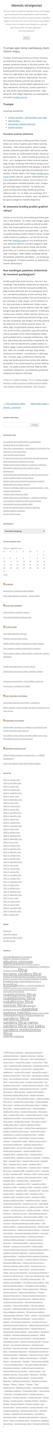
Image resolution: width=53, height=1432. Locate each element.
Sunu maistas (44, 1391)
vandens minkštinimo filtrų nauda (15, 1131)
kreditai (38, 380)
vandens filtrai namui (20, 1022)
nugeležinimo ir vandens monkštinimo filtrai (19, 1134)
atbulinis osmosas (18, 961)
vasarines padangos (13, 1036)
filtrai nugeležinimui (37, 1059)
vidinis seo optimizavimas (34, 1276)
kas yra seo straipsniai (18, 1272)
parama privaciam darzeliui (20, 1338)
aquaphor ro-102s (10, 1187)
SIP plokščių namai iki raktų (30, 1279)
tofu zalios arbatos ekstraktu (35, 1364)
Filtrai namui (11, 627)
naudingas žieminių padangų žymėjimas (33, 1256)
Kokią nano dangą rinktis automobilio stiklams (22, 763)
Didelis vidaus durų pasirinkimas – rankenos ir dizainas (25, 497)
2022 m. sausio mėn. (11, 872)
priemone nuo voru (30, 1203)
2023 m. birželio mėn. (11, 845)
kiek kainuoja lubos (10, 1355)
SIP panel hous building (35, 1312)
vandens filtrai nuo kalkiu (24, 1025)
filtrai (22, 970)
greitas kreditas (11, 976)
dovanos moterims (40, 966)
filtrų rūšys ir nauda (12, 1069)
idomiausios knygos (37, 978)
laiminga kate (16, 1361)
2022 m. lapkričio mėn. (12, 852)
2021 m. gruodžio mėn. (12, 875)
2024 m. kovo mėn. (10, 842)
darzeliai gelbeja (39, 1338)
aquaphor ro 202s (23, 1197)
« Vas (5, 574)
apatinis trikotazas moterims (16, 958)
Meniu (26, 38)
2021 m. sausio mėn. (11, 904)
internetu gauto (19, 240)
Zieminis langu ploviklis (40, 1361)
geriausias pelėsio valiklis (33, 1217)
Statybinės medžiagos (13, 1391)
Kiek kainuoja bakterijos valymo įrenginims (29, 1309)
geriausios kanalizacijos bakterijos (25, 1335)
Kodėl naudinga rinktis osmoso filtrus (18, 478)
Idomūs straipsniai (26, 5)
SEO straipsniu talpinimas (16, 696)
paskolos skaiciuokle (23, 386)
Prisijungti (7, 931)
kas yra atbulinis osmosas (19, 1079)
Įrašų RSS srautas (10, 934)
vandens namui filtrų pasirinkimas (27, 1105)
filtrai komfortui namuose (29, 1088)
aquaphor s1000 (30, 1174)
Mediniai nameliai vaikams (19, 1378)
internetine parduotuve (33, 1052)
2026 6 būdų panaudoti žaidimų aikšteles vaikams (23, 671)
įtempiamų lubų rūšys (41, 1424)
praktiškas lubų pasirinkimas (22, 1414)
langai (6, 987)
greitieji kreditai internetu (15, 979)
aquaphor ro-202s (39, 1184)
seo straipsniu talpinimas (12, 1144)
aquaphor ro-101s (33, 1171)
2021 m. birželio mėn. (11, 888)
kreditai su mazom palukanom (31, 985)
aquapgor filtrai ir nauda (18, 1164)
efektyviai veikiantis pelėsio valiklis (16, 1266)
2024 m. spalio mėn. (11, 819)
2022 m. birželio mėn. (11, 858)
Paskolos (23, 380)
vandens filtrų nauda (22, 1072)
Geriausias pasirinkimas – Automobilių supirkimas (23, 681)
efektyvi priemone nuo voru (33, 1263)
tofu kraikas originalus (11, 1368)
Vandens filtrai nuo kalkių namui (16, 445)
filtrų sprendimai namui (26, 1098)
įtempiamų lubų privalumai (28, 1417)
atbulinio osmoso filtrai (12, 1075)
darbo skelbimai (34, 964)
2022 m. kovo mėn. (10, 865)
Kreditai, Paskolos (17, 1404)
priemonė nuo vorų (21, 1207)
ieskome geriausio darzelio (30, 1341)
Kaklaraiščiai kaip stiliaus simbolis (16, 484)
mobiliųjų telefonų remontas (14, 1240)
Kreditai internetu (36, 1394)
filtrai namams (19, 1092)
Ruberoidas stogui (40, 403)
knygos (7, 981)
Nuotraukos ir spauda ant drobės (16, 686)
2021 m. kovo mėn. (10, 898)
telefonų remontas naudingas (29, 1230)
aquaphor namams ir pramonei (28, 1157)
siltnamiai (14, 1358)
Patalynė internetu (14, 606)
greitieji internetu (36, 1407)
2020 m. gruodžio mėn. (12, 908)
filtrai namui (7, 1121)
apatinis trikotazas (23, 956)
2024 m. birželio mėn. (11, 832)
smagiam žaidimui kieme (26, 1226)
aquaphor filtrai (9, 1148)
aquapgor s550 (16, 1174)
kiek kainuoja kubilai (20, 1243)
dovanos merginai (21, 966)
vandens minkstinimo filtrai (22, 1031)
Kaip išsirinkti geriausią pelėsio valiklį (17, 504)
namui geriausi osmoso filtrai (33, 1118)
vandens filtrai (16, 1018)
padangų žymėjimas (10, 1056)
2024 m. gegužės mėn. (12, 835)
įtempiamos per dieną (23, 1424)
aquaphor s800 (18, 1171)
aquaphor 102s (9, 1197)
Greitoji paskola (15, 127)
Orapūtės (26, 1361)
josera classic (24, 1269)
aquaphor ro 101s (36, 1194)
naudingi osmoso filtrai (34, 1082)
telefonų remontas (37, 1207)
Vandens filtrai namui (12, 514)
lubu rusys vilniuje (36, 1355)
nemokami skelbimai (29, 990)
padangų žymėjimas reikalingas (15, 1253)
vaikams (34, 1315)
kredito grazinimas (19, 383)
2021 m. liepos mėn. (11, 885)
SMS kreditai (14, 121)
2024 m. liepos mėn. (11, 829)
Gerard (21, 1384)
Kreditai (16, 380)
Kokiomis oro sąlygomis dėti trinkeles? (18, 591)
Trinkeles (29, 1384)
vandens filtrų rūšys (16, 1115)
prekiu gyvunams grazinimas (32, 1368)
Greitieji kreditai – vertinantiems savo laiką (27, 117)
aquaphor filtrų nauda (30, 1161)
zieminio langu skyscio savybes (15, 1332)
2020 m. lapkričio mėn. (12, 911)
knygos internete (21, 981)
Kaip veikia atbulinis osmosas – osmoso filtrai (21, 596)
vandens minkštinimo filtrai (30, 1125)
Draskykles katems (21, 1394)
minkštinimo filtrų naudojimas (20, 1065)
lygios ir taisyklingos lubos (19, 1420)
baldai (26, 964)
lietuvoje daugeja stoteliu (38, 1249)
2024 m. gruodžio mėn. (12, 812)
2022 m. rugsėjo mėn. (11, 855)
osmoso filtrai (14, 1005)
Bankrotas (34, 1374)
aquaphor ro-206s (41, 1187)
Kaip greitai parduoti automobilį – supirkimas (21, 702)
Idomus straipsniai (16, 1052)
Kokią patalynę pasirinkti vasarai (16, 612)
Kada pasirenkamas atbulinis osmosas (18, 461)
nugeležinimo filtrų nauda (13, 1128)
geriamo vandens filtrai (22, 973)
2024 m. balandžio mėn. (12, 839)
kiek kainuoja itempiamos (38, 1351)
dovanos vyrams (10, 970)
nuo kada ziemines (39, 1322)
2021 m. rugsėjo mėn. (11, 878)
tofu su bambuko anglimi (14, 1364)
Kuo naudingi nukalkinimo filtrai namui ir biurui (22, 501)
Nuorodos (8, 1394)
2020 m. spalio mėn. (11, 914)
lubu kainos (23, 1355)
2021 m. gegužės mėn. (12, 891)
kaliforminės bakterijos (27, 1292)
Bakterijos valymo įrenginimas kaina (17, 1299)
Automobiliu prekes (30, 1391)
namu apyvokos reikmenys (13, 1315)
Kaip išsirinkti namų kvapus (14, 455)
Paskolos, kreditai (32, 1404)
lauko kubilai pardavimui (38, 1213)
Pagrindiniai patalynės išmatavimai (17, 617)
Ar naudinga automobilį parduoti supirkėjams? (22, 442)
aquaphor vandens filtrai (33, 1144)
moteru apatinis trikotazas (12, 990)
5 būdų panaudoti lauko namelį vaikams (19, 666)
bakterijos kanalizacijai (13, 964)
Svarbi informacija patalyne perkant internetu (21, 507)
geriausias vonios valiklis (21, 1246)
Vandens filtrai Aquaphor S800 (15, 494)
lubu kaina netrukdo (20, 1348)
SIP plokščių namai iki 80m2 (33, 1282)
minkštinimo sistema (41, 1065)
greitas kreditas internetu (33, 976)
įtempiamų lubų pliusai (29, 1410)
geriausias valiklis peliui (12, 1263)
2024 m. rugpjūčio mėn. (12, 826)
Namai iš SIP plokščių (21, 1305)
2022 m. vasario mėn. (11, 868)
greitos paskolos (22, 1407)
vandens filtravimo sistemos (32, 1085)
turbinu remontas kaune (28, 1358)
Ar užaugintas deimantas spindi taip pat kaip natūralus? (25, 458)
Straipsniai (7, 1397)
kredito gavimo (20, 97)
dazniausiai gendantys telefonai (27, 1233)
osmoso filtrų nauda (22, 1062)
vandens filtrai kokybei (35, 1092)
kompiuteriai (35, 981)
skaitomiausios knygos (22, 1015)
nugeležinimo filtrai (19, 997)
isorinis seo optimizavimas (13, 1276)
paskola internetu (12, 1009)
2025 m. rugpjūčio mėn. (12, 793)
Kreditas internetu (20, 1397)
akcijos (11, 956)
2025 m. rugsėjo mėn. (11, 789)
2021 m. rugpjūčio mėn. (12, 881)
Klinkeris (9, 584)
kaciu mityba (24, 1374)
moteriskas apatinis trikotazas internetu (23, 988)
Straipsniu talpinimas (15, 721)
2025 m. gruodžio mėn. (12, 783)
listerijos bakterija (38, 1328)
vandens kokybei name (22, 1108)
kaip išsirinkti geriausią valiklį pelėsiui (26, 1223)
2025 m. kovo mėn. (10, 803)
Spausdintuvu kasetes (40, 1387)
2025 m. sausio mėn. (11, 809)
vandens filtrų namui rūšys (24, 1102)
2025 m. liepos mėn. (11, 796)
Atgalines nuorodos (39, 1381)
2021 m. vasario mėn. (11, 901)
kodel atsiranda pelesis (20, 1328)
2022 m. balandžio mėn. (12, 862)
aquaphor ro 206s (38, 1197)
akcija (5, 956)
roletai (6, 1015)
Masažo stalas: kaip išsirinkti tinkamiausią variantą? (23, 481)
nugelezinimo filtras (19, 994)
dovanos (8, 966)
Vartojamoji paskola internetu (21, 124)
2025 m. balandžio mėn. (12, 799)
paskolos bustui (34, 1371)
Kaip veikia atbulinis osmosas (15, 633)
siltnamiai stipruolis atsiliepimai (15, 1325)
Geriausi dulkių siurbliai (12, 1289)
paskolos (11, 386)
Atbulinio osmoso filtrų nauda (15, 638)
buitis (27, 1315)
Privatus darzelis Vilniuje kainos (34, 1295)
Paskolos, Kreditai (31, 1401)
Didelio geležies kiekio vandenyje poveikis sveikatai (23, 643)
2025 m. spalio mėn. (11, 786)
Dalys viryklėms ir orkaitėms (14, 1312)
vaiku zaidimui (33, 1332)
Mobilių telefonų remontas (14, 511)
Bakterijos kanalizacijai (16, 749)
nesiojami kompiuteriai (13, 991)
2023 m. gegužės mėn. (12, 849)
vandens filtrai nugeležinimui (35, 1128)
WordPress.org (9, 941)
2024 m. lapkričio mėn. (12, 816)
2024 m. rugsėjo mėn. (11, 822)
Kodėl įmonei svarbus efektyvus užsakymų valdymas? (25, 465)
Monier (14, 1384)
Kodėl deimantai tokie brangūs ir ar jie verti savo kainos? (26, 474)
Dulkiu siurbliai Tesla (30, 1289)
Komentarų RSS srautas (12, 937)
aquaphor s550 (34, 1190)
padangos (31, 1005)
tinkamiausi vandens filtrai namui (15, 1095)
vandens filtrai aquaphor (12, 1151)
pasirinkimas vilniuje (11, 1341)
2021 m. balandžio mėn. (12, 895)
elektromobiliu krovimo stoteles (15, 1371)
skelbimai (39, 1015)
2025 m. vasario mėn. (11, 806)
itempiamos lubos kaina (18, 1351)
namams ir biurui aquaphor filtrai (29, 1177)
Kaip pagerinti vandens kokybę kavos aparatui (21, 648)
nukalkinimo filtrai (18, 1001)
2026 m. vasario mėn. (11, 780)
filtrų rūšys (24, 1059)
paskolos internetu (16, 1012)
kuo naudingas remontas (14, 1259)
